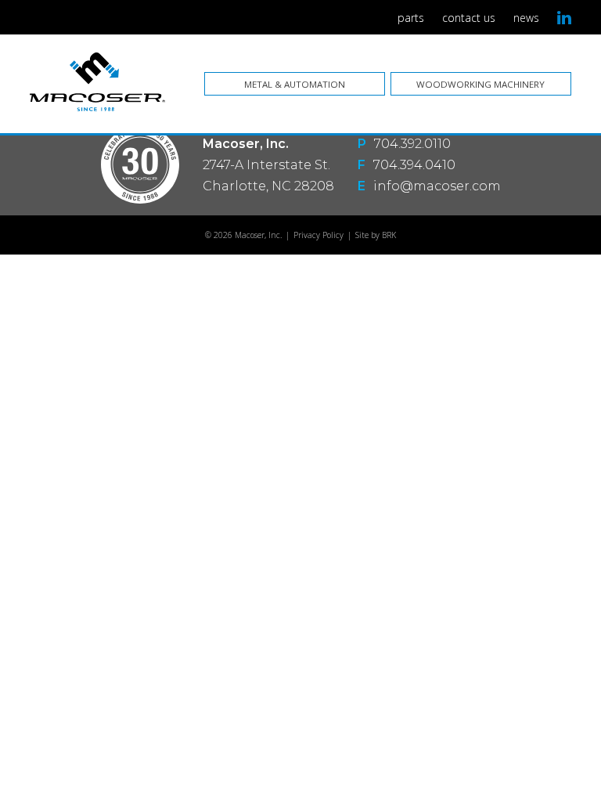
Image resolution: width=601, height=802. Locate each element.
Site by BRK (375, 234)
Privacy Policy (318, 234)
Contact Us (468, 17)
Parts (411, 17)
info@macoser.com (437, 186)
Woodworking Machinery (480, 84)
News (526, 17)
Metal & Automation (294, 84)
